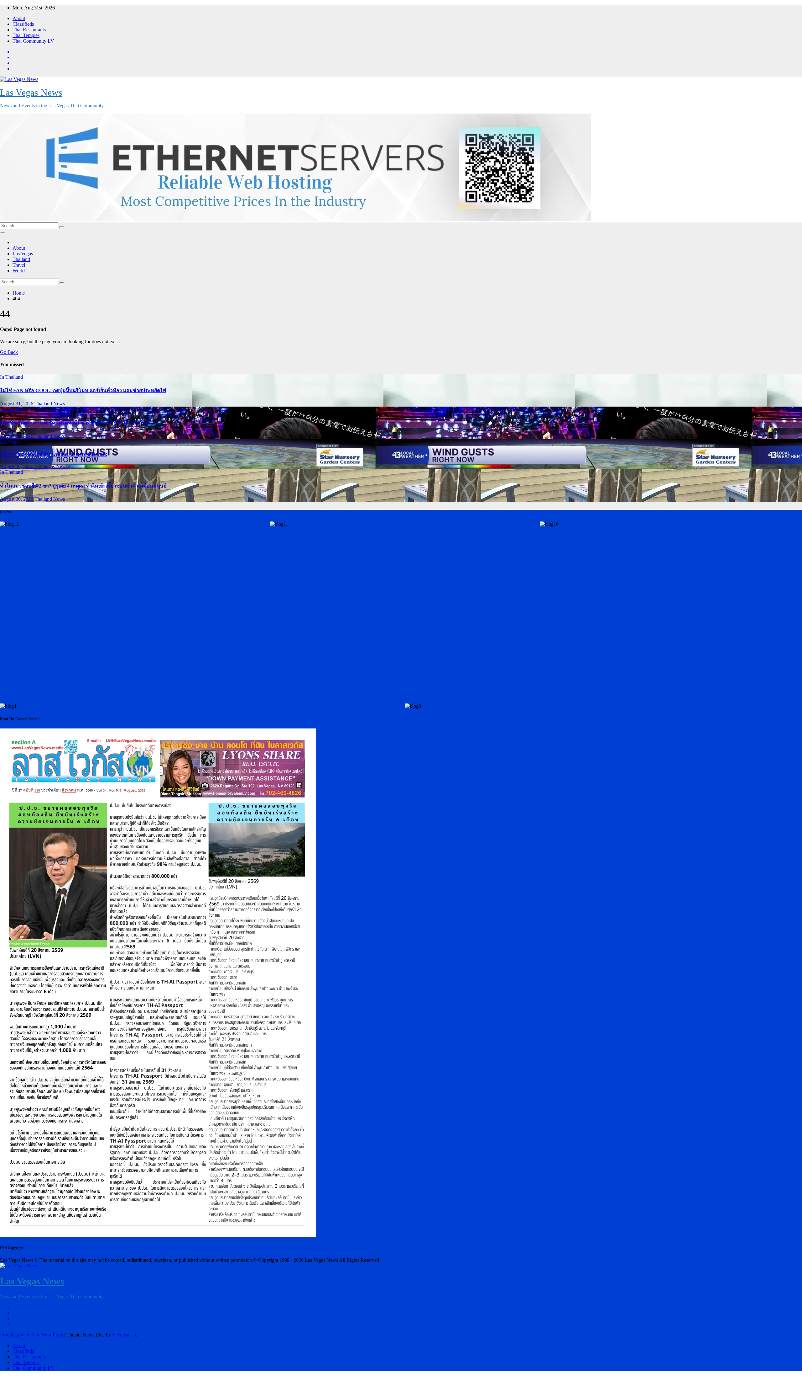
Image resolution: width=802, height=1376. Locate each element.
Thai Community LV (33, 41)
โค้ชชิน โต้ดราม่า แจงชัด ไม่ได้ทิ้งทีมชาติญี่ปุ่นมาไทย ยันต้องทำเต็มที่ (75, 422)
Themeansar (124, 1334)
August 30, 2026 (17, 436)
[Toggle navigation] (2, 233)
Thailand (21, 259)
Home (19, 293)
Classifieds (23, 24)
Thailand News (49, 403)
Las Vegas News (31, 92)
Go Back (9, 352)
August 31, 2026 (17, 403)
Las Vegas (23, 253)
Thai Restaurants (29, 29)
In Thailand (11, 377)
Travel (19, 265)
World (19, 270)
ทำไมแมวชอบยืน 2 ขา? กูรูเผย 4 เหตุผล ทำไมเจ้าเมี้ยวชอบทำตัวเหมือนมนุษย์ (83, 485)
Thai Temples (26, 35)
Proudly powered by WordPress (32, 1334)
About (19, 18)
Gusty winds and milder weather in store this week (53, 454)
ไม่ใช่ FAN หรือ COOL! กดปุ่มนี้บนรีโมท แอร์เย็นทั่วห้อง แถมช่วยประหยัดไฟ (83, 390)
